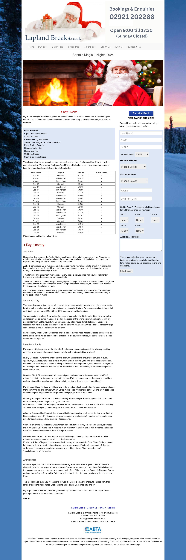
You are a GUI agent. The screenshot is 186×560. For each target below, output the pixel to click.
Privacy (102, 507)
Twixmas (119, 46)
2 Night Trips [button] (57, 46)
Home (32, 46)
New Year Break (134, 46)
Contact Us (92, 507)
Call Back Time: (127, 154)
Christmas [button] (105, 46)
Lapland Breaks (78, 507)
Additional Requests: (130, 236)
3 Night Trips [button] (73, 46)
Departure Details (128, 160)
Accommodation (128, 174)
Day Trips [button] (42, 46)
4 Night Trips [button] (90, 46)
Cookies (111, 507)
